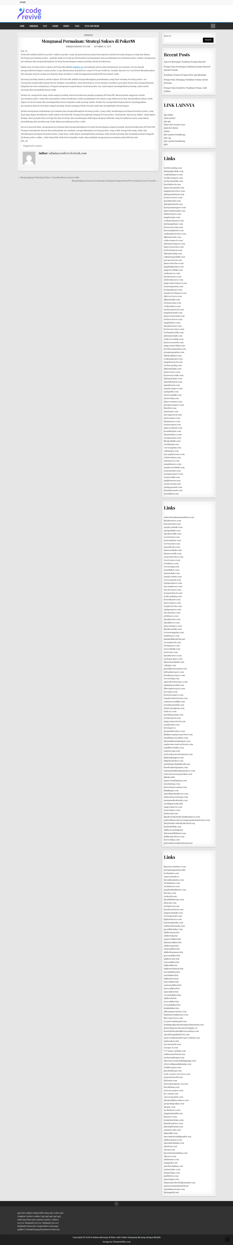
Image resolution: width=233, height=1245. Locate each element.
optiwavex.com (171, 461)
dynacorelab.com (172, 553)
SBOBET (66, 26)
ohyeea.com (170, 1156)
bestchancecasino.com (175, 787)
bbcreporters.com (173, 1018)
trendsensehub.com (174, 705)
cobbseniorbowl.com (174, 1054)
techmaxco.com (172, 645)
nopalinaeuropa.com (174, 1189)
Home (23, 2)
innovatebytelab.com (174, 211)
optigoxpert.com (172, 609)
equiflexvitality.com (174, 747)
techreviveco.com (173, 319)
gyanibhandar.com (173, 929)
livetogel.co (170, 728)
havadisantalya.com (174, 880)
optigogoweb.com (173, 487)
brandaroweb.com (173, 490)
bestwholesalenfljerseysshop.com (181, 1031)
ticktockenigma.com (174, 708)
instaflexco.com (172, 622)
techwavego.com (172, 303)
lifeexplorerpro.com (174, 688)
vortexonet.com (172, 544)
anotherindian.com (173, 1166)
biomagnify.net (171, 1192)
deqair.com (169, 1107)
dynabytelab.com (172, 534)
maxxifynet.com (172, 547)
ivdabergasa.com (172, 1067)
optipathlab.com (172, 530)
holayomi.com (171, 813)
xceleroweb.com (172, 484)
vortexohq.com (171, 678)
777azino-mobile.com (175, 1051)
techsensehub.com (173, 181)
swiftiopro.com (171, 636)
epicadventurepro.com (176, 682)
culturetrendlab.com (174, 701)
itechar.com (170, 893)
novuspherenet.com (174, 454)
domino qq (78, 67)
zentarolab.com (172, 477)
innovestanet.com (173, 401)
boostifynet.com (172, 599)
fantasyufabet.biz (172, 942)
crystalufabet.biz (172, 995)
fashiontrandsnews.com (176, 1015)
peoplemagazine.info (174, 870)
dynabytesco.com (173, 655)
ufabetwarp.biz (171, 932)
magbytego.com (172, 217)
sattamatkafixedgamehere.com (179, 771)
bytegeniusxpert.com (175, 207)
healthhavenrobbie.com (176, 738)
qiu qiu (167, 121)
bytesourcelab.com (173, 375)
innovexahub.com (173, 550)
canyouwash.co (171, 876)
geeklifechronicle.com (175, 669)
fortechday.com (172, 840)
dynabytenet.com (172, 326)
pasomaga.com (171, 1179)
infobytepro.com (172, 214)
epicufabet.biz (171, 992)
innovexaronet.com (174, 247)
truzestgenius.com (173, 286)
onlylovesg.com (172, 751)
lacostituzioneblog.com (176, 1153)
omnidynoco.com (172, 464)
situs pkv (49, 1213)
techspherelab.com (174, 332)
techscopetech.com (174, 309)
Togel (77, 26)
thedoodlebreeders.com (176, 1100)
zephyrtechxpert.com (175, 293)
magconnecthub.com (174, 345)
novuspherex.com (173, 586)
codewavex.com (172, 273)
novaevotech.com (173, 260)
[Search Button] (116, 1204)
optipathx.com (171, 391)
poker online (33, 1216)
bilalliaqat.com (171, 790)
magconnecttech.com (174, 721)
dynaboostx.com (172, 619)
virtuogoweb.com (173, 916)
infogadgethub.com (173, 171)
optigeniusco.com (173, 583)
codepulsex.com (172, 306)
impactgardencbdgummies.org (179, 1182)
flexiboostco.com (172, 520)
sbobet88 (38, 1213)
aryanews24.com (172, 1044)
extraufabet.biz (171, 962)
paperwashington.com (175, 780)
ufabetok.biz (170, 998)
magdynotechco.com (174, 191)
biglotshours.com (173, 919)
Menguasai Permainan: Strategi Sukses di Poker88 (88, 41)
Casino (55, 26)
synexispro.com (172, 810)
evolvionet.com (172, 537)
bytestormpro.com (173, 695)
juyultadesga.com (173, 1071)
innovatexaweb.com (174, 188)
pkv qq (167, 138)
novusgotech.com (173, 415)
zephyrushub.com (173, 527)
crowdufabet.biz (172, 1005)
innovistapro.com (173, 626)
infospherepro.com (174, 672)
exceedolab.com (172, 649)
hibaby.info (169, 777)
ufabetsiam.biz (171, 946)
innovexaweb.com (173, 428)
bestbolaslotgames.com (176, 767)
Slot (45, 26)
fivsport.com (170, 1117)
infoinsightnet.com (173, 224)
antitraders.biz (171, 1041)
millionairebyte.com (174, 836)
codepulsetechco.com (175, 234)
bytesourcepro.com (174, 329)
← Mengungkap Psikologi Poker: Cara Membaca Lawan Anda (48, 177)
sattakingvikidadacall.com (177, 764)
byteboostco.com (172, 276)
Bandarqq (33, 26)
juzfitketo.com (171, 1176)
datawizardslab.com (174, 662)
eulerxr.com (170, 711)
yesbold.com (170, 896)
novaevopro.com (172, 590)
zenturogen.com (172, 424)
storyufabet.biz (172, 988)
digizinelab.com (172, 299)
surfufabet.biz (171, 975)
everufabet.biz (171, 1001)
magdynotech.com (173, 362)
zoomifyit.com (171, 494)
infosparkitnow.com (174, 194)
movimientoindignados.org (177, 1136)
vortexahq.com (171, 566)
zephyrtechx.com (173, 606)
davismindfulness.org (175, 833)
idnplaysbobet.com (173, 761)
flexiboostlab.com (173, 629)
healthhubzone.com (174, 899)
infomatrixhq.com (173, 253)
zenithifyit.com (171, 570)
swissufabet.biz (172, 949)
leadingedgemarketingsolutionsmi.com (184, 1024)
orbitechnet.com (172, 457)
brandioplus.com (172, 431)
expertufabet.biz (172, 939)
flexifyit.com (170, 408)
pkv (166, 144)
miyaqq (53, 1226)
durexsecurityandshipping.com (180, 1061)
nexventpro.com (172, 603)
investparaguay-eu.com (176, 1084)
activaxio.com (171, 652)
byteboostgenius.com (175, 349)
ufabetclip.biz (171, 936)
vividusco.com (171, 563)
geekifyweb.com (172, 201)
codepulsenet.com (173, 359)
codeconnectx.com (173, 240)
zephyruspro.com (173, 388)
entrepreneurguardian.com (178, 774)
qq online (168, 115)
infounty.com (170, 1080)
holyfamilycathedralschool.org (179, 823)
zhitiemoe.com (171, 1159)
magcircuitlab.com (173, 270)
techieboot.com (172, 886)
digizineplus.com (172, 369)
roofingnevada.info (173, 803)
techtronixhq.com (173, 168)
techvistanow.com (173, 250)
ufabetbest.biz (171, 978)
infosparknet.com (173, 378)
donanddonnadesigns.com (177, 741)
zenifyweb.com (171, 725)
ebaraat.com (170, 903)
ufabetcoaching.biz (173, 830)
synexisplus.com (172, 540)
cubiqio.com (170, 665)
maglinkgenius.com (174, 266)
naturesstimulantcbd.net (176, 1186)
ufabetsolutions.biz (173, 968)
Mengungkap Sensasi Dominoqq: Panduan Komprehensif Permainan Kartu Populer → (115, 181)
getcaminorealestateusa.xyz (178, 843)
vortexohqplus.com (174, 632)
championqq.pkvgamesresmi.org (43, 1229)
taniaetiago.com (172, 1173)
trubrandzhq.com (173, 596)
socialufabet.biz (172, 972)
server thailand (25, 1223)
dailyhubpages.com (174, 757)
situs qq (21, 1219)
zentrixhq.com (171, 398)
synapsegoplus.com (174, 352)
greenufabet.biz (172, 955)
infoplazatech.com (173, 204)
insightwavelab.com (174, 685)
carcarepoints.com (173, 1097)
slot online (26, 1213)
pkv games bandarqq (174, 134)
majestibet (43, 1226)
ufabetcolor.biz (171, 959)
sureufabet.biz (171, 982)
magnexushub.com (173, 913)
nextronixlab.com (172, 395)
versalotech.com (172, 642)
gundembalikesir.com (175, 890)
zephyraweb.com (173, 576)
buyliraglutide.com (173, 922)
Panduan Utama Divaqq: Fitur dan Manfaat (185, 75)
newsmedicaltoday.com (176, 800)
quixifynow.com (172, 385)
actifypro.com (171, 616)
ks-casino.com (171, 1093)
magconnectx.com (173, 807)
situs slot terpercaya (174, 124)
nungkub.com (171, 1163)
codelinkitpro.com (173, 174)
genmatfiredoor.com (174, 731)
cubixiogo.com (171, 451)
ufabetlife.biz (170, 965)
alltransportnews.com (175, 1011)
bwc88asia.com (171, 1087)
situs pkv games (35, 1219)
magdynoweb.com (173, 313)
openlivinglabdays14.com (176, 1034)
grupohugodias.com (174, 1103)
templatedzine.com (174, 1120)
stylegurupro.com (173, 659)
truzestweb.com (172, 471)
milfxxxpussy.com (173, 1140)
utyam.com (169, 1149)
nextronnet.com (172, 418)
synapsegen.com (172, 438)
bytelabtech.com (172, 184)
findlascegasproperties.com (178, 734)
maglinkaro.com (172, 322)
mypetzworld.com (173, 1077)
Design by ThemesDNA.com (116, 1242)
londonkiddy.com (172, 826)
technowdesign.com (174, 1057)
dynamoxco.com (172, 421)
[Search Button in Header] (213, 26)
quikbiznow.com (172, 480)
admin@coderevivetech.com (78, 46)
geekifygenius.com (173, 715)
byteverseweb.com (174, 342)
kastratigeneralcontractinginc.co (180, 1028)
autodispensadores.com (176, 794)
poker (167, 131)
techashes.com (171, 873)
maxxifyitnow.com (173, 382)
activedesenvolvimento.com (178, 754)
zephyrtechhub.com (174, 467)
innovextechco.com (174, 263)
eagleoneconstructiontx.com (178, 744)
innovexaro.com (172, 372)
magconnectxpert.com (175, 283)
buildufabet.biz (171, 1008)
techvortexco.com (173, 197)
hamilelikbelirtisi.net (174, 639)
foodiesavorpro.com (174, 675)
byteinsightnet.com (174, 230)
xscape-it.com (171, 1047)
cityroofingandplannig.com (177, 1064)
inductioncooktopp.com (176, 797)
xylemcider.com (172, 1169)
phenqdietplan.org (173, 1126)
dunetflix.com (171, 1133)
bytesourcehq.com (173, 227)
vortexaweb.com (172, 580)
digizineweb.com (172, 237)
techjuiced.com (171, 906)
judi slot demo (171, 128)
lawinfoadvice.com (173, 1123)
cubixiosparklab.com (174, 257)
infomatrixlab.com (173, 336)
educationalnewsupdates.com (179, 517)
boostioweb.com (172, 524)
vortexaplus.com (172, 447)
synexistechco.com (173, 557)
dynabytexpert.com (174, 405)
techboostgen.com (173, 178)
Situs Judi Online (92, 26)
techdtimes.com (172, 883)
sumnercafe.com (172, 1130)
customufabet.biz (172, 985)
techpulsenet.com (173, 290)
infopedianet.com (173, 355)
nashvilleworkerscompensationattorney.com (187, 820)
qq (18, 1213)
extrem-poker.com (173, 1090)
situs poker (170, 118)
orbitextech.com (172, 718)
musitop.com (170, 1146)
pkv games (36, 146)
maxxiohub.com (172, 573)
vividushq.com (171, 444)
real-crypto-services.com (177, 1074)
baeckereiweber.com (175, 866)
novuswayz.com (172, 613)
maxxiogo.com (171, 411)
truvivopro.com (172, 560)
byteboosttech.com (173, 909)
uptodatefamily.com (174, 1143)
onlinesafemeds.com (174, 926)
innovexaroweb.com (174, 316)
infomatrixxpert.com (174, 244)
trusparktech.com (173, 593)
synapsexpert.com (173, 474)
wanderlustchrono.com (176, 698)
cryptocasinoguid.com (175, 1021)
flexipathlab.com (172, 441)
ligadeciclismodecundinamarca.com (182, 817)
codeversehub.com (173, 339)
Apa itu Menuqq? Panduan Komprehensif (185, 62)
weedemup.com (172, 784)
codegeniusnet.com (174, 220)
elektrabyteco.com (173, 280)
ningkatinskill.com (173, 1113)
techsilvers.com (172, 1110)
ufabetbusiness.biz (173, 952)
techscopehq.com (173, 365)
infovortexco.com (173, 296)
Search (167, 36)
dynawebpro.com (173, 434)
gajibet (20, 1229)
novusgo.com (170, 692)
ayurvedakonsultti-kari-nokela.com (182, 1038)
